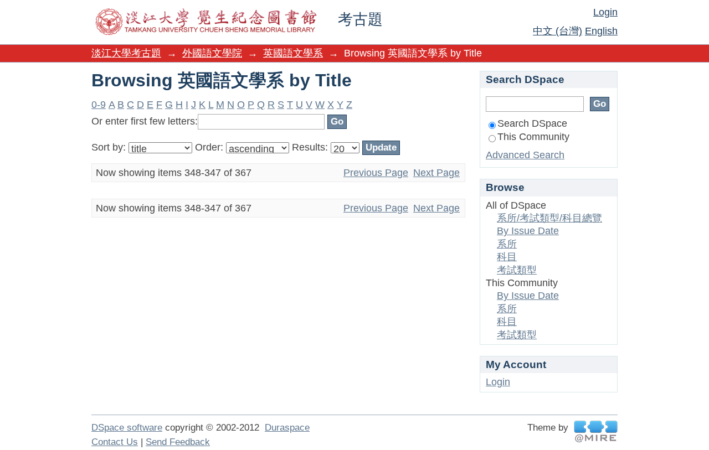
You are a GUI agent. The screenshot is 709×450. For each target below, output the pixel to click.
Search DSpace (532, 123)
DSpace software (126, 427)
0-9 (98, 104)
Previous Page (375, 172)
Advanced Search (525, 155)
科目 (507, 256)
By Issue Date (528, 230)
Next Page (436, 172)
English (601, 31)
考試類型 (517, 270)
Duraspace (287, 427)
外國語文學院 (212, 53)
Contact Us (114, 442)
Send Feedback (178, 442)
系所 (507, 244)
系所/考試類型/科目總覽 (549, 218)
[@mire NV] (596, 431)
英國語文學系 (293, 53)
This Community (533, 136)
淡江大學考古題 (126, 53)
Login (605, 12)
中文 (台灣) (557, 31)
